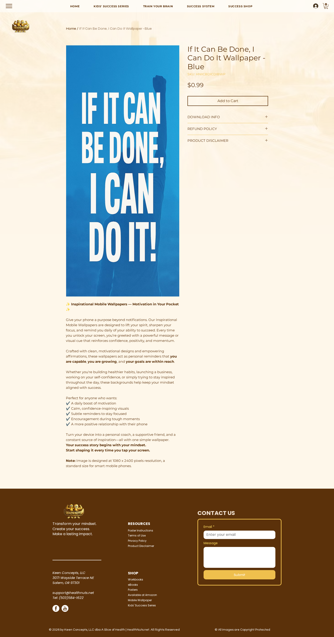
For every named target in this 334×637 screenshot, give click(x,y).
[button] (326, 6)
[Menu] (9, 6)
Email (209, 527)
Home (71, 28)
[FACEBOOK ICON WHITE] (55, 608)
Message (211, 543)
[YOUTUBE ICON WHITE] (65, 608)
